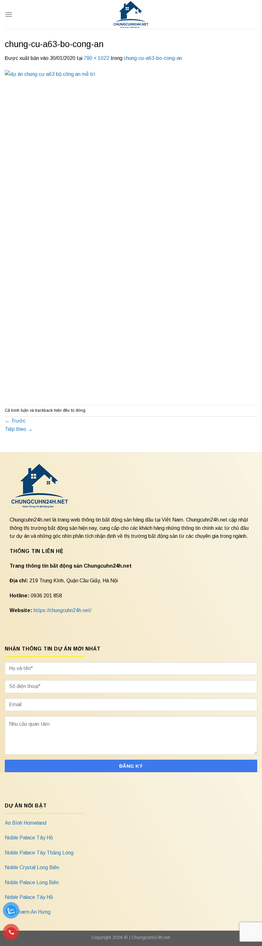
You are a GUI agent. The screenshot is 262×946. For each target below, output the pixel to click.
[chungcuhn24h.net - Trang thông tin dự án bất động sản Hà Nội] (131, 14)
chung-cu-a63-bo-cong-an (153, 58)
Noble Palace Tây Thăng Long (39, 852)
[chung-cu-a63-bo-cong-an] (131, 233)
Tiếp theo (19, 429)
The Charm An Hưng (27, 912)
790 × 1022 (96, 58)
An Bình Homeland (25, 823)
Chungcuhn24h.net (151, 937)
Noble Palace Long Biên (32, 882)
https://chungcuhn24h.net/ (62, 610)
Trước (15, 421)
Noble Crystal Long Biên (32, 867)
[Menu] (8, 14)
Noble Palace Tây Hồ (29, 837)
